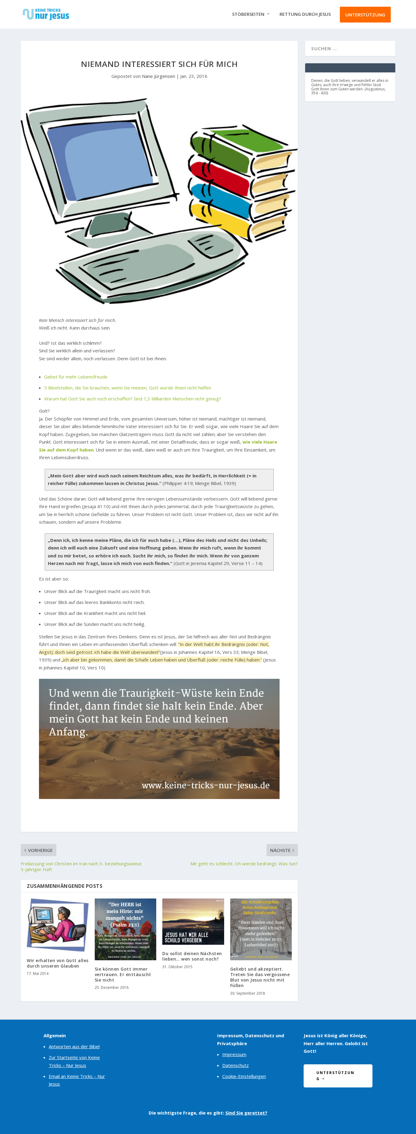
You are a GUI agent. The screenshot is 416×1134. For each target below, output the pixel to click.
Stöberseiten (248, 14)
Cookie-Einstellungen (244, 1076)
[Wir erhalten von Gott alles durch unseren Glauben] (58, 925)
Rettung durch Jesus (305, 14)
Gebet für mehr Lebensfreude (76, 377)
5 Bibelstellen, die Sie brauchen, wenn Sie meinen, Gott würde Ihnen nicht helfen (127, 388)
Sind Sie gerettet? (246, 1113)
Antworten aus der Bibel (74, 1046)
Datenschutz (235, 1065)
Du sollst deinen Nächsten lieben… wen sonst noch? (192, 956)
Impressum (234, 1054)
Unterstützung (365, 15)
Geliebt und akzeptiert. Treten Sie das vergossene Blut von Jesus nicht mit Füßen (260, 977)
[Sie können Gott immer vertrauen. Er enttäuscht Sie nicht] (126, 929)
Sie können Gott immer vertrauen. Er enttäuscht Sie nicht (123, 974)
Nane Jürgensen (158, 76)
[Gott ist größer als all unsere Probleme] (159, 797)
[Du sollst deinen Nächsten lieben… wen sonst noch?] (193, 921)
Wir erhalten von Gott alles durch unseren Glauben (58, 963)
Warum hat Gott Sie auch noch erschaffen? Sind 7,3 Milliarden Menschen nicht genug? (132, 399)
